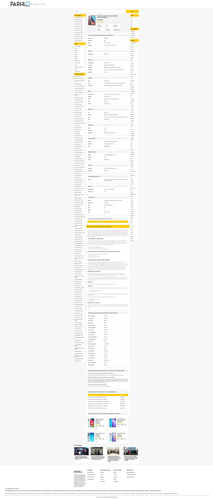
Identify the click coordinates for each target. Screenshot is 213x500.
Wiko (132, 61)
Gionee (132, 137)
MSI (131, 82)
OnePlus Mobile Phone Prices (115, 490)
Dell (131, 221)
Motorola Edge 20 (78, 234)
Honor (132, 234)
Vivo (131, 228)
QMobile (132, 175)
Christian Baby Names (131, 474)
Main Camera (77, 60)
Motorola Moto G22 (78, 281)
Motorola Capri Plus (78, 197)
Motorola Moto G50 (78, 219)
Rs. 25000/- (133, 31)
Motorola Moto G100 (78, 221)
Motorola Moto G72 (78, 313)
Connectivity (77, 71)
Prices (31, 4)
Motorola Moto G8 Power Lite (79, 81)
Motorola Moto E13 (78, 331)
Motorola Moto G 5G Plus (79, 171)
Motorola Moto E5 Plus (79, 142)
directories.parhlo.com (100, 497)
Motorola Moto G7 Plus (79, 121)
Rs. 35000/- (133, 33)
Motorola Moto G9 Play (79, 165)
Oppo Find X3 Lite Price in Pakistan (121, 419)
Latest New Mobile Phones (155, 490)
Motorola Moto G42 (78, 302)
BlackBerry (133, 154)
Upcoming (36, 4)
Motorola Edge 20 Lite (79, 239)
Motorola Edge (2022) (79, 304)
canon (132, 200)
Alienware (132, 80)
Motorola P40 (77, 125)
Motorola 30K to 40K (79, 28)
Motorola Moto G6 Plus (79, 152)
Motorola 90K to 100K (79, 40)
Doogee (132, 66)
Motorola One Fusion (79, 169)
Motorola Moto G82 (78, 289)
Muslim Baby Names (131, 472)
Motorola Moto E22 (78, 306)
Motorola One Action (79, 102)
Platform (76, 56)
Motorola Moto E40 (78, 249)
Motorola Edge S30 (78, 274)
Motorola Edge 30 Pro (79, 279)
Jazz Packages (90, 472)
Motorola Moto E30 (78, 251)
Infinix (132, 232)
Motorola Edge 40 (78, 351)
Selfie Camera (77, 62)
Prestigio (132, 110)
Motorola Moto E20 (78, 247)
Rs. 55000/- (133, 37)
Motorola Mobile (107, 43)
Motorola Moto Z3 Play (79, 146)
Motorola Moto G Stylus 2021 (79, 195)
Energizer (132, 133)
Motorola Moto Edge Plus (79, 78)
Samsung (132, 240)
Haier (132, 192)
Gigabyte (132, 135)
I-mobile (132, 139)
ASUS (132, 219)
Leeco (132, 122)
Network (76, 50)
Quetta (101, 479)
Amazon (132, 125)
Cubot (132, 68)
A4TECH (132, 213)
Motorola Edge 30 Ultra (79, 256)
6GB (131, 21)
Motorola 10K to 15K (78, 17)
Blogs (44, 4)
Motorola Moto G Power (79, 202)
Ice (131, 141)
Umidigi (132, 55)
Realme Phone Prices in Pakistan (94, 490)
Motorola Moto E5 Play (79, 139)
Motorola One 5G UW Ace (79, 232)
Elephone (132, 99)
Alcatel (132, 183)
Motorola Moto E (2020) (79, 161)
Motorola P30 (77, 133)
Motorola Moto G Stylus (79, 86)
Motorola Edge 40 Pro (79, 335)
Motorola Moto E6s (78, 76)
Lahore (101, 474)
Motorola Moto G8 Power (79, 88)
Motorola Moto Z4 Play (79, 118)
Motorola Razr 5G (78, 184)
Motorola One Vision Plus (79, 163)
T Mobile (132, 106)
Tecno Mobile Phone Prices (80, 490)
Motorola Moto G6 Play (79, 150)
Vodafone (133, 91)
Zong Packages (90, 479)
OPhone (132, 160)
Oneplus (132, 211)
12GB (131, 26)
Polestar (132, 57)
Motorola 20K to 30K (78, 24)
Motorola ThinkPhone (79, 324)
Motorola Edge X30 (78, 271)
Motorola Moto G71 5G (79, 265)
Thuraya (132, 47)
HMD (131, 59)
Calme (132, 162)
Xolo (131, 95)
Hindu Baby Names (130, 477)
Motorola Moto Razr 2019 (79, 123)
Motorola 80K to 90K (79, 38)
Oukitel (132, 63)
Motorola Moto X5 (78, 148)
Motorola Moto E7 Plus (79, 179)
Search (132, 11)
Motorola (132, 152)
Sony (132, 198)
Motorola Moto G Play (79, 204)
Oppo (132, 238)
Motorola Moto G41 (78, 267)
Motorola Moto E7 (78, 192)
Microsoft (132, 188)
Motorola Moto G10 (78, 210)
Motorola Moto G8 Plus (79, 92)
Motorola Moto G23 (78, 340)
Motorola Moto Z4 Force (79, 106)
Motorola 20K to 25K (78, 21)
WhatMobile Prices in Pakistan (128, 490)
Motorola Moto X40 (78, 317)
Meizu (132, 179)
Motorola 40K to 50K (79, 30)
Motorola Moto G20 (78, 228)
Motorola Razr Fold (78, 108)
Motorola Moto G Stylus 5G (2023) (79, 356)
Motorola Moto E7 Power (79, 214)
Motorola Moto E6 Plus (79, 99)
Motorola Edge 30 (78, 294)
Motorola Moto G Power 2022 (79, 259)
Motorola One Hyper (78, 90)
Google (132, 207)
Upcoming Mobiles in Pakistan (142, 490)
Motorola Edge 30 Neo (79, 310)
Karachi (101, 472)
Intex (132, 143)
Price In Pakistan (78, 46)
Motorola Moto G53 (78, 322)
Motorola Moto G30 (78, 208)
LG (131, 177)
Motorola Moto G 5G (78, 190)
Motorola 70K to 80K (79, 36)
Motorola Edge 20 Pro (79, 237)
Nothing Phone (133, 74)
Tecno (132, 230)
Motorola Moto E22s (78, 315)
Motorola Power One (78, 137)
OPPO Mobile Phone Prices (35, 490)
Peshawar (102, 477)
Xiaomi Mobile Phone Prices (59, 490)
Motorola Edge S (78, 206)
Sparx (132, 76)
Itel (131, 127)
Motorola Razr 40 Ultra (79, 358)
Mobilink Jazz (133, 194)
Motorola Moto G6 (78, 154)
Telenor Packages (91, 474)
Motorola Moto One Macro (78, 95)
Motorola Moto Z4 (78, 116)
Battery (76, 65)
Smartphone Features (79, 67)
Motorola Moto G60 (78, 223)
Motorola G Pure (78, 253)
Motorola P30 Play (78, 129)
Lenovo (132, 226)
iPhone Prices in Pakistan (24, 490)
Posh (132, 112)
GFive (132, 167)
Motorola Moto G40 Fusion (78, 226)
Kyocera (132, 49)
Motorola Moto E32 (78, 292)
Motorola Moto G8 (78, 112)
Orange (132, 116)
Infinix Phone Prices (70, 490)
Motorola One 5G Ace (79, 200)
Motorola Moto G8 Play (79, 97)
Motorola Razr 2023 (78, 353)
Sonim (132, 44)
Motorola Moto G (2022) (79, 287)
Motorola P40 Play (78, 110)
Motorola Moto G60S (78, 241)
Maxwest (132, 120)
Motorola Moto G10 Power (79, 216)
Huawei (132, 205)
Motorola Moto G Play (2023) (79, 320)
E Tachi (132, 85)
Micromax (133, 118)
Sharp (132, 108)
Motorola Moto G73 (78, 326)
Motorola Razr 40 (78, 361)
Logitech (132, 215)
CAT (131, 78)
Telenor (132, 181)
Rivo (131, 190)
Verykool (132, 93)
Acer (132, 72)
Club (132, 169)
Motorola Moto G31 (78, 261)
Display (76, 54)
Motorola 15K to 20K (78, 19)
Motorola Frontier (78, 283)
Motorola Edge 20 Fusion (79, 245)
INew (132, 158)
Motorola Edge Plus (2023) (78, 345)
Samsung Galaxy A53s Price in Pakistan (99, 420)
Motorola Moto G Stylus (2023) (79, 349)
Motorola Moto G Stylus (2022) (79, 277)
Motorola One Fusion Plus (79, 167)
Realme (132, 236)
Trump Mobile (133, 42)
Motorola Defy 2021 (78, 230)
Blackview (132, 51)
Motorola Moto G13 (78, 328)
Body (75, 52)
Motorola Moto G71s (78, 296)
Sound (76, 69)
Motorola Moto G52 (78, 285)
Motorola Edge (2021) (79, 243)
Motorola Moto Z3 (78, 135)
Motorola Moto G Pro (78, 175)
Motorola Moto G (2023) (79, 342)
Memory (76, 58)
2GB (131, 17)
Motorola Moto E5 (78, 144)
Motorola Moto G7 (78, 127)
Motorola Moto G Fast (79, 158)
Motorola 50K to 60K (78, 32)
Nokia (132, 202)
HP (131, 223)
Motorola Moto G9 (78, 173)
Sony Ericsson (133, 171)
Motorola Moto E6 (78, 104)
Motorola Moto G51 (78, 263)
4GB (131, 19)
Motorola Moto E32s (78, 298)
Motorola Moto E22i (78, 308)
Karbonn (132, 101)
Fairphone (133, 70)
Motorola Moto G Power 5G (79, 338)
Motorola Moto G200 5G (79, 269)
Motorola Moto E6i (78, 212)
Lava (132, 148)
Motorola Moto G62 (78, 300)
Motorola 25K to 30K (78, 26)
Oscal (132, 53)
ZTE (131, 97)
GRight (132, 165)
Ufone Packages (90, 477)
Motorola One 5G (78, 177)
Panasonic (133, 114)
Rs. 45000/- (133, 35)
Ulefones (132, 89)
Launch (76, 48)
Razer (132, 196)
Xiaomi (132, 209)
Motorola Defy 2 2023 (79, 333)
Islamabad (102, 481)
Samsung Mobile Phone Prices (11, 490)
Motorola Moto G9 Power (79, 188)
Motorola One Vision (78, 114)
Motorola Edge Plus (78, 186)
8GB (131, 24)
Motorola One (77, 131)
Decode (132, 150)
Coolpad (132, 131)
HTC (131, 186)
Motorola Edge (77, 156)
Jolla (131, 146)
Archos (132, 129)
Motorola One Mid (78, 84)
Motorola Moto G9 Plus (79, 182)
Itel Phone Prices (104, 490)
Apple (132, 217)
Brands (40, 4)
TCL (131, 103)
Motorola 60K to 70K (79, 34)
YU (131, 173)
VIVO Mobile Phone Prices (47, 490)
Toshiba (132, 87)
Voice (132, 156)
